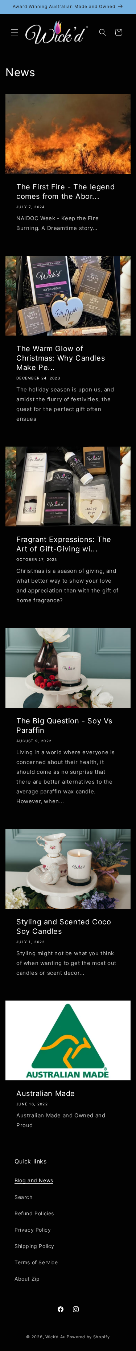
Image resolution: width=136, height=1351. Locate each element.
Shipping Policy (34, 1246)
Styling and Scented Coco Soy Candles (63, 926)
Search (24, 1197)
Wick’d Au (55, 1336)
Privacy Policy (33, 1230)
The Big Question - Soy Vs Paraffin (64, 725)
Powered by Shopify (88, 1336)
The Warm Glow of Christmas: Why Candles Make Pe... (60, 358)
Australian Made (45, 1093)
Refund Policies (34, 1213)
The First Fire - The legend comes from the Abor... (65, 191)
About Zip (27, 1279)
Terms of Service (36, 1262)
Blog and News (34, 1180)
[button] (14, 32)
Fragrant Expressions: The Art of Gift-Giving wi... (63, 544)
